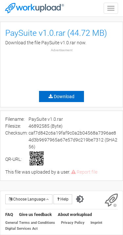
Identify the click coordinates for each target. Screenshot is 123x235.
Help (64, 199)
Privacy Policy (73, 223)
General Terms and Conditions (30, 223)
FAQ (9, 214)
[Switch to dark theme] (80, 199)
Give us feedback (35, 214)
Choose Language (29, 199)
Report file (86, 172)
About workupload (75, 214)
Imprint (96, 223)
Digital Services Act (21, 228)
